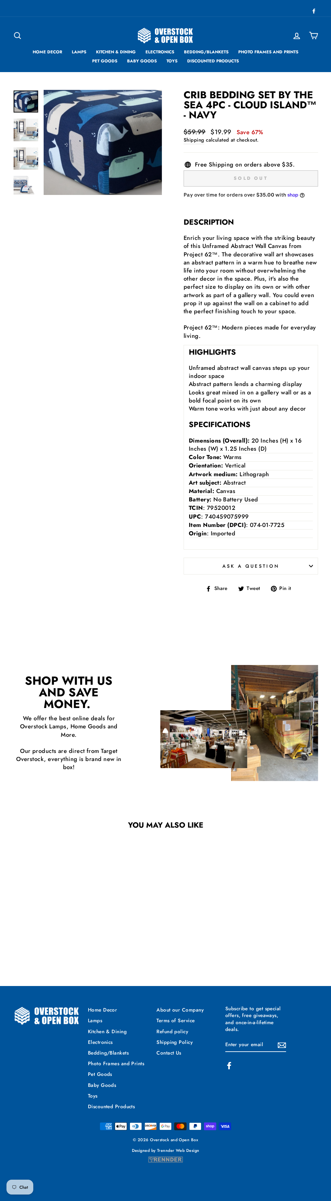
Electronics (159, 52)
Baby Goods (142, 61)
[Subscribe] (282, 1045)
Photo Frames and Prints (268, 52)
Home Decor (47, 52)
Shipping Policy (174, 1042)
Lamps (79, 52)
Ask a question (250, 566)
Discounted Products (213, 61)
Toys (171, 61)
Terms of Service (175, 1020)
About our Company (180, 1009)
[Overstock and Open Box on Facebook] (229, 1065)
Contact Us (168, 1052)
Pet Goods (104, 61)
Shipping (194, 140)
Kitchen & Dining (116, 52)
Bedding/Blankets (206, 52)
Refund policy (172, 1031)
